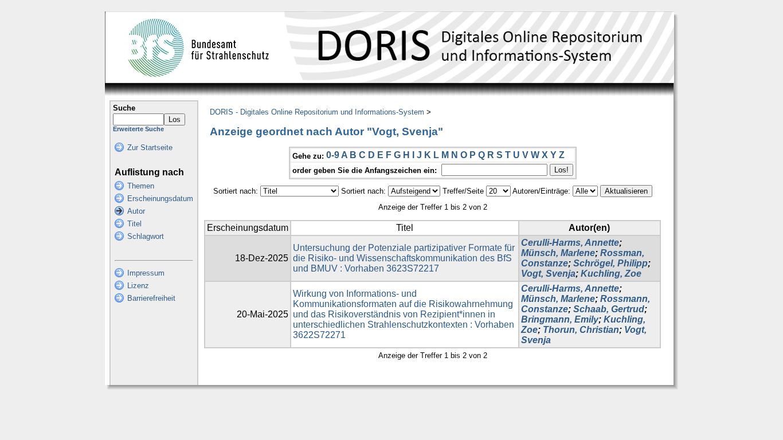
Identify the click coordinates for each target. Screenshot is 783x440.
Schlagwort (145, 236)
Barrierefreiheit (151, 298)
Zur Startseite (150, 147)
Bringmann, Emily (559, 319)
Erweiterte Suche (138, 128)
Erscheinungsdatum (160, 198)
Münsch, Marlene (558, 253)
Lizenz (138, 285)
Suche (124, 108)
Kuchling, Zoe (611, 273)
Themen (140, 186)
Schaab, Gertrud (608, 309)
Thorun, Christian (581, 330)
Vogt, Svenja (548, 273)
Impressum (146, 273)
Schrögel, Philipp (610, 263)
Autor (136, 211)
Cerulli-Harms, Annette (570, 242)
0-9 (332, 155)
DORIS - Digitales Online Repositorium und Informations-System (317, 112)
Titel (134, 223)
